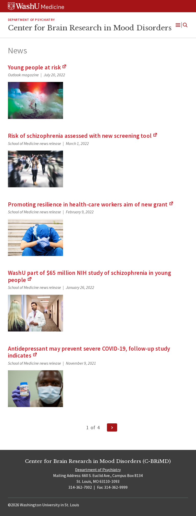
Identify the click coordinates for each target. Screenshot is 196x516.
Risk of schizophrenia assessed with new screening (83, 135)
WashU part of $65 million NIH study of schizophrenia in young (89, 276)
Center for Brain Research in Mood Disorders (90, 27)
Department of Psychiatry (31, 20)
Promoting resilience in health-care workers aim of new (91, 204)
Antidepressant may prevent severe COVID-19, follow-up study (89, 352)
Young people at (37, 67)
